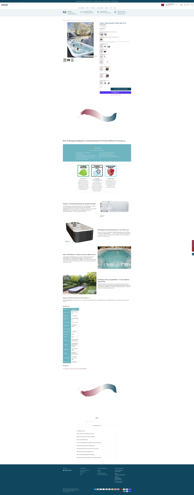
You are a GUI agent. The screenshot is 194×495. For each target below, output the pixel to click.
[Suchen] (162, 5)
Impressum (78, 489)
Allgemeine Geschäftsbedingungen (69, 489)
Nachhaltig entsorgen (102, 473)
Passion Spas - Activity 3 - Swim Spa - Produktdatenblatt (75, 368)
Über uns (82, 473)
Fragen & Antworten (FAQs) (103, 474)
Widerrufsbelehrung (66, 488)
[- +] (102, 62)
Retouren (99, 471)
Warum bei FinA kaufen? (84, 470)
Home (64, 20)
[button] (181, 5)
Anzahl (101, 86)
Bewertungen (82, 471)
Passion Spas (104, 26)
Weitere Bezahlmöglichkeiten (115, 94)
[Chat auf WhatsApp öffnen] (193, 254)
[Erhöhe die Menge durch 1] (108, 89)
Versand (99, 470)
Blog (81, 474)
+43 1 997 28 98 (117, 471)
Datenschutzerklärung (74, 488)
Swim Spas (68, 20)
